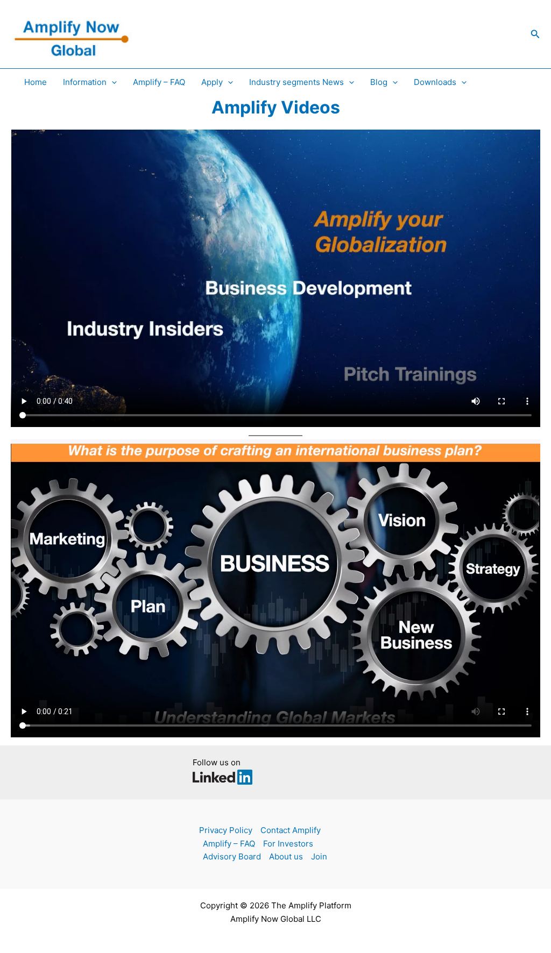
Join (319, 856)
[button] (535, 34)
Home (35, 82)
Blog (378, 82)
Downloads (435, 82)
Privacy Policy (225, 830)
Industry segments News (296, 82)
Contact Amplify (290, 830)
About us (286, 856)
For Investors (288, 843)
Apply (212, 82)
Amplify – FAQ (159, 82)
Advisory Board (232, 856)
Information (85, 82)
